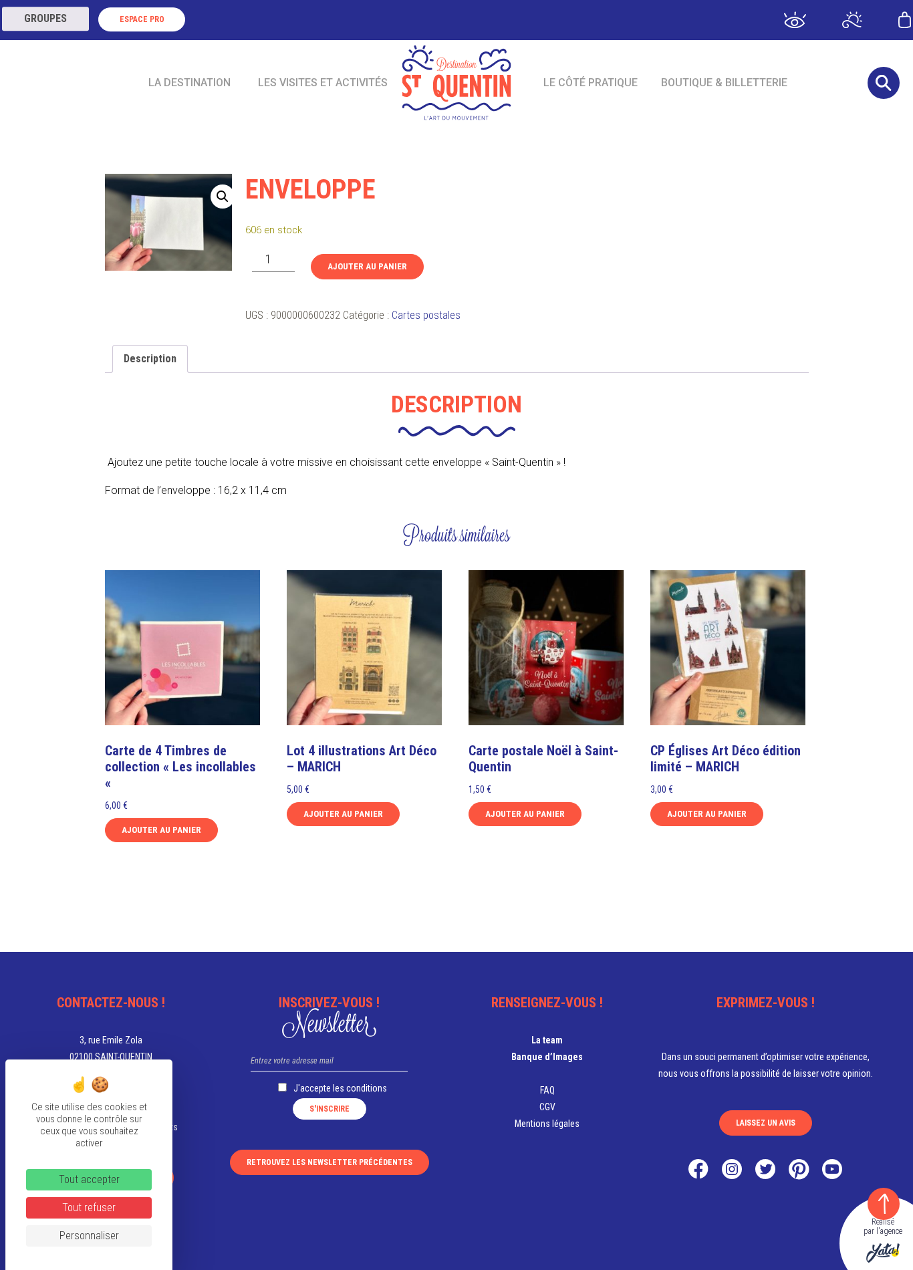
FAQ (547, 1090)
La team (547, 1040)
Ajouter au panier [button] (161, 830)
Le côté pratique (590, 82)
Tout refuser (89, 1207)
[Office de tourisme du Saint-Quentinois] (456, 83)
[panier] (904, 19)
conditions (366, 1088)
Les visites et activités (323, 82)
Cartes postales (426, 315)
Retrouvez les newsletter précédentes (329, 1162)
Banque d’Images (547, 1056)
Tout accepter (89, 1179)
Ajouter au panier (367, 266)
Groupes (45, 18)
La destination (189, 82)
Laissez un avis (765, 1123)
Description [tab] (150, 358)
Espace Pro (142, 19)
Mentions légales (547, 1123)
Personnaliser (89, 1235)
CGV (547, 1107)
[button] (223, 196)
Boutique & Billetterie (724, 82)
